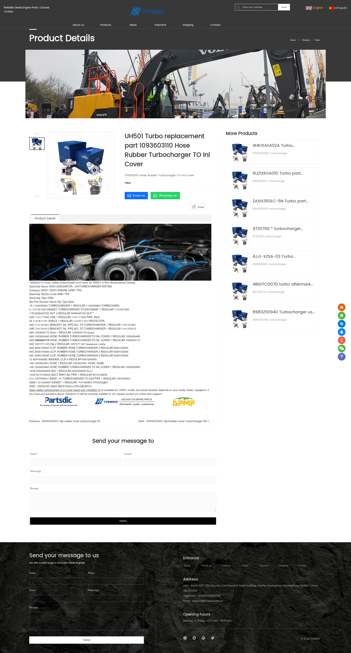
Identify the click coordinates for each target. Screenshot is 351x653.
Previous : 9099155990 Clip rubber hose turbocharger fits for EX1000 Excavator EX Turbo (65, 421)
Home (293, 40)
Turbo (317, 40)
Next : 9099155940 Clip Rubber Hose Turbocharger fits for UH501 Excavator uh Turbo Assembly (175, 421)
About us (206, 565)
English (317, 7)
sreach (284, 7)
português (340, 7)
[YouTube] (194, 638)
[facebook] (185, 638)
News (245, 565)
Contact (302, 565)
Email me (139, 195)
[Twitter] (212, 638)
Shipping (283, 565)
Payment (264, 565)
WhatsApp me (168, 195)
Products (306, 40)
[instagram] (203, 638)
